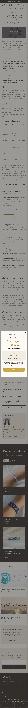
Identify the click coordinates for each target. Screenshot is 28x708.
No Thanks (14, 373)
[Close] (25, 333)
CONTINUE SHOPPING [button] (14, 369)
